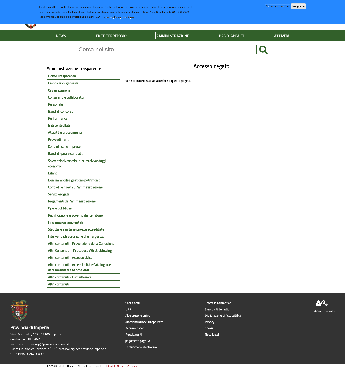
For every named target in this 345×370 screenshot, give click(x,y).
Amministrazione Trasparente (144, 322)
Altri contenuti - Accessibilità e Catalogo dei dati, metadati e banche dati (80, 267)
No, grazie (298, 6)
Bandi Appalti (231, 36)
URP (128, 309)
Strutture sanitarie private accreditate (76, 229)
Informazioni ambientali (65, 222)
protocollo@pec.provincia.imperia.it (82, 348)
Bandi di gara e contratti (65, 153)
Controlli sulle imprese (64, 146)
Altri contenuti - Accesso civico (70, 257)
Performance (57, 118)
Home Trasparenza (62, 76)
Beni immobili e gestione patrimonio (74, 180)
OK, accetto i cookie (277, 6)
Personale (55, 104)
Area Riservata (324, 311)
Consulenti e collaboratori (66, 97)
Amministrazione (173, 36)
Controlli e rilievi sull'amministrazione (75, 187)
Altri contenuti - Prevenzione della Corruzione (81, 243)
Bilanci (53, 173)
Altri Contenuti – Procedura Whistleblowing (80, 250)
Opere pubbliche (60, 208)
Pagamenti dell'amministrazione (72, 201)
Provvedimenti (58, 139)
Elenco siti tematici (217, 309)
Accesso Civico (134, 328)
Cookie (209, 328)
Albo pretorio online (137, 315)
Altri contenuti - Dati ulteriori (69, 277)
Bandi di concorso (60, 111)
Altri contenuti (58, 284)
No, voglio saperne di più (119, 16)
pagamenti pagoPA (137, 340)
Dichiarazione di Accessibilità (223, 315)
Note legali (212, 334)
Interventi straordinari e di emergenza (76, 236)
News (61, 36)
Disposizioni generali (63, 83)
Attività (281, 36)
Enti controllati (59, 125)
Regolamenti (133, 334)
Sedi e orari (132, 303)
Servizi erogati (58, 194)
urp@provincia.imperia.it (52, 344)
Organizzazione (59, 90)
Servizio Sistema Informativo (122, 366)
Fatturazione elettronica (141, 347)
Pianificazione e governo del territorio (75, 215)
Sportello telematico (218, 303)
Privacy (209, 322)
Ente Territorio (111, 36)
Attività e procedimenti (65, 132)
